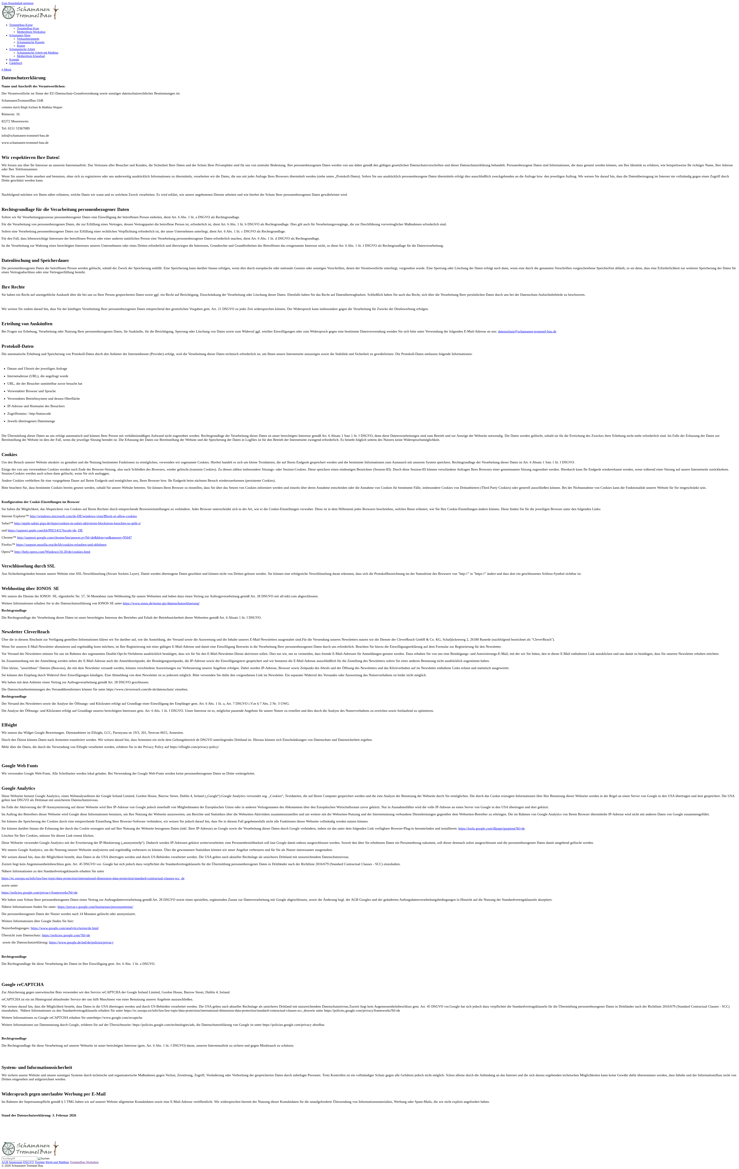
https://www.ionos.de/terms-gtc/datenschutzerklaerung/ (161, 603)
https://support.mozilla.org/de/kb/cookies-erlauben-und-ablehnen (61, 544)
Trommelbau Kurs (28, 28)
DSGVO (28, 1162)
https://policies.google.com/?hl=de (66, 935)
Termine (40, 1162)
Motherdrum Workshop (31, 31)
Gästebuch (15, 63)
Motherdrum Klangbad (31, 56)
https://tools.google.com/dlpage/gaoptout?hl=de (491, 828)
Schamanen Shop (19, 35)
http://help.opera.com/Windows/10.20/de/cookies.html (52, 552)
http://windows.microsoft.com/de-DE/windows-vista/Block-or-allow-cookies (83, 516)
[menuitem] (373, 28)
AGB (5, 1162)
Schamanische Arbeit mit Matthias (37, 52)
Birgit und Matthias (57, 1162)
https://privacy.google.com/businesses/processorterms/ (95, 907)
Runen (21, 45)
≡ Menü (6, 69)
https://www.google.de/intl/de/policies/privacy (81, 942)
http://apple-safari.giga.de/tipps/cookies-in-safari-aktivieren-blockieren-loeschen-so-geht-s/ (77, 523)
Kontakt (14, 59)
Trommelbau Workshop (84, 1162)
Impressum (15, 1162)
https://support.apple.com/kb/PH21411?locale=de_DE (45, 530)
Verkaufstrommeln (28, 38)
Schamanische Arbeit (22, 49)
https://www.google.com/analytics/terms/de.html (65, 928)
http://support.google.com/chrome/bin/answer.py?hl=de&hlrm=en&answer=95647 (74, 537)
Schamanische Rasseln (30, 42)
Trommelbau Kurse (21, 25)
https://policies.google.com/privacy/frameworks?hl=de (40, 892)
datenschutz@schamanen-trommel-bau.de (527, 331)
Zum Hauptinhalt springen (17, 3)
